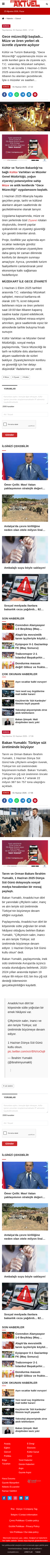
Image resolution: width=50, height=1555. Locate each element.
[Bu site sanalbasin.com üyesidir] (34, 1481)
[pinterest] (35, 94)
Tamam (37, 1552)
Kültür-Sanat (33, 1452)
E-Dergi (30, 1444)
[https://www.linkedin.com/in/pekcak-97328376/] (21, 1498)
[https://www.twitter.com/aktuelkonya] (10, 1498)
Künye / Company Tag (26, 1509)
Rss (13, 1509)
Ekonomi (31, 1448)
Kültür (14, 172)
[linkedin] (29, 94)
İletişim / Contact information (24, 1515)
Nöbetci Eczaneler (10, 1487)
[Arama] (47, 4)
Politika (7, 1456)
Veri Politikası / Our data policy (24, 1532)
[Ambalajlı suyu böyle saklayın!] (25, 549)
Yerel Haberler (25, 1460)
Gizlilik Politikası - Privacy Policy (24, 1526)
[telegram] (22, 94)
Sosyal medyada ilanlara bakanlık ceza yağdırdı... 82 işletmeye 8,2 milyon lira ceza (24, 607)
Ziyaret (32, 220)
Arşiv (21, 1468)
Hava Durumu (8, 1478)
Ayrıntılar (28, 1552)
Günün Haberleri (26, 1464)
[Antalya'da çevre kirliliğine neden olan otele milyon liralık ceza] (25, 508)
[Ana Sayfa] (3, 19)
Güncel (18, 19)
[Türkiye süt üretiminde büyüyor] (25, 822)
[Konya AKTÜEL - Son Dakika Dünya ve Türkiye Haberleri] (25, 4)
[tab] (9, 388)
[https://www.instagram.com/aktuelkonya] (15, 1498)
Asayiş (7, 1444)
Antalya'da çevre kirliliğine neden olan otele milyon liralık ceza (24, 528)
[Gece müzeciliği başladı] (25, 116)
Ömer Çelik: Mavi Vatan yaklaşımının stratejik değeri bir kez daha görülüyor (23, 486)
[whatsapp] (16, 94)
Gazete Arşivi (25, 1472)
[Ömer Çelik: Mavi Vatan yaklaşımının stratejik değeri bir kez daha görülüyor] (25, 466)
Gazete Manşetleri (10, 1483)
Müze (6, 185)
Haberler (10, 19)
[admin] (27, 1498)
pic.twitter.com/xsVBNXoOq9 (26, 1051)
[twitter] (10, 94)
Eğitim (7, 1448)
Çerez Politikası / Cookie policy (24, 1520)
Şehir (29, 1456)
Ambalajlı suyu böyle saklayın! (25, 567)
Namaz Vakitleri (9, 1491)
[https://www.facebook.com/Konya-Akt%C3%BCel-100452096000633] (4, 1498)
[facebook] (4, 94)
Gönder (9, 435)
